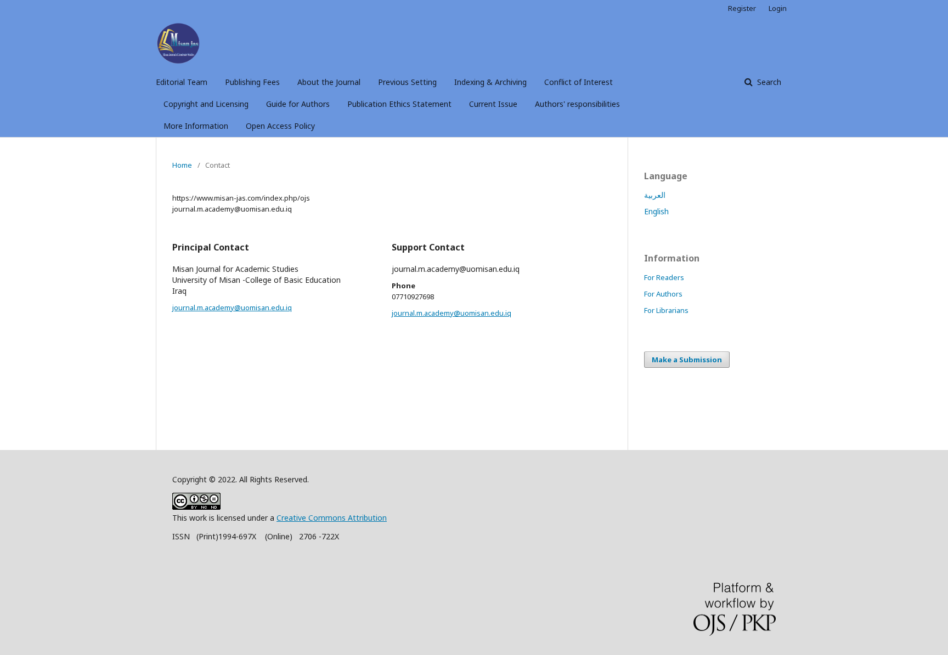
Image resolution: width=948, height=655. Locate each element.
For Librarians (666, 310)
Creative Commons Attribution (331, 517)
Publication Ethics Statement (399, 104)
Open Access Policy (280, 126)
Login (778, 8)
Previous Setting (407, 82)
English (656, 211)
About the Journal (328, 82)
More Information (195, 126)
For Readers (664, 277)
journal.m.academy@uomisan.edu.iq (232, 307)
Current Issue (493, 104)
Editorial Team (181, 82)
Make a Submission (687, 359)
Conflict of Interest (578, 82)
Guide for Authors (298, 104)
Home (182, 165)
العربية (654, 195)
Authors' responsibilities (577, 104)
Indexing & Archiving (490, 82)
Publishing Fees (252, 82)
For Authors (663, 294)
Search (768, 82)
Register (742, 8)
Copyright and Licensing (206, 104)
